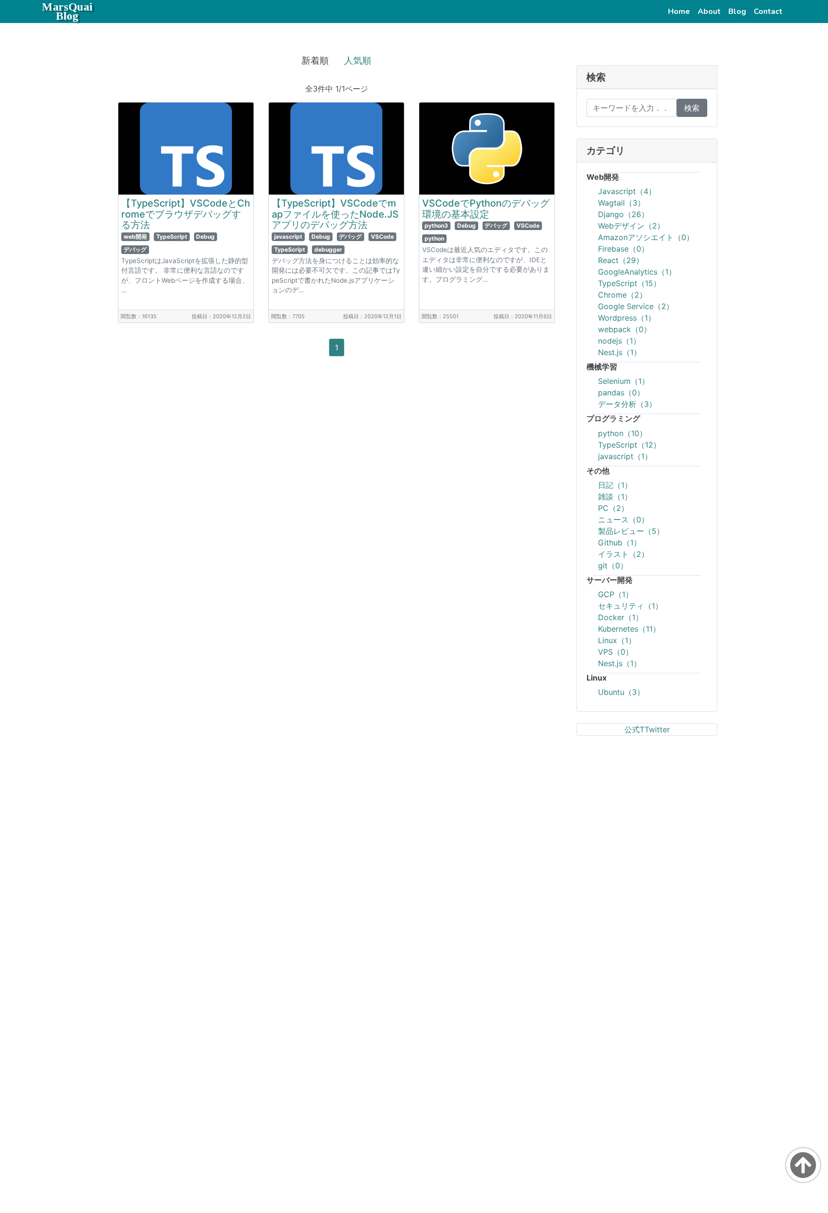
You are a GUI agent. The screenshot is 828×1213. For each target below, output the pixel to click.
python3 (436, 225)
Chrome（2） (622, 295)
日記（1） (615, 485)
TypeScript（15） (629, 283)
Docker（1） (620, 617)
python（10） (622, 433)
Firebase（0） (623, 249)
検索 (692, 108)
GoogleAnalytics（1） (637, 272)
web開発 (135, 236)
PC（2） (613, 508)
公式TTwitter (647, 729)
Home (681, 11)
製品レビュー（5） (631, 531)
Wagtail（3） (621, 203)
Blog (739, 11)
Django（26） (623, 214)
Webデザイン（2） (631, 226)
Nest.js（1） (619, 352)
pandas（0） (621, 392)
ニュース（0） (623, 519)
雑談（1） (615, 496)
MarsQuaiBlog (67, 11)
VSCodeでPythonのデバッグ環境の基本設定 (486, 208)
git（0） (613, 565)
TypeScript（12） (629, 445)
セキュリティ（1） (630, 606)
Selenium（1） (623, 381)
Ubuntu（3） (621, 692)
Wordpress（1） (627, 318)
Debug (205, 236)
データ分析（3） (627, 404)
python (434, 238)
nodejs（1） (619, 341)
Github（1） (619, 542)
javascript (288, 236)
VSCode (382, 236)
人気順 (357, 60)
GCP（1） (615, 594)
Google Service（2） (636, 306)
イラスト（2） (623, 554)
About (711, 11)
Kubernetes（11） (629, 629)
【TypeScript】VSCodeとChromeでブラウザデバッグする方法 (185, 214)
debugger (328, 249)
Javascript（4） (627, 191)
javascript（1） (625, 456)
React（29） (621, 260)
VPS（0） (615, 652)
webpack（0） (624, 329)
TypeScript (171, 236)
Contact (770, 11)
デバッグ (135, 249)
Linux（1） (617, 640)
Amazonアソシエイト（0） (646, 237)
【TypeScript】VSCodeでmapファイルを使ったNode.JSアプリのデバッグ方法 (335, 214)
